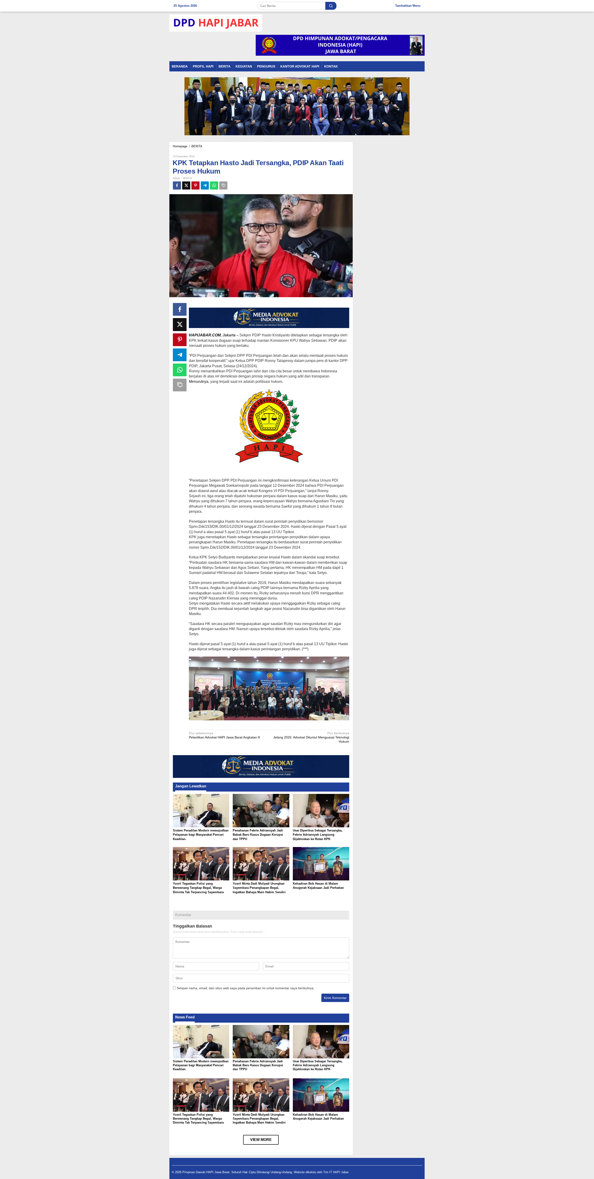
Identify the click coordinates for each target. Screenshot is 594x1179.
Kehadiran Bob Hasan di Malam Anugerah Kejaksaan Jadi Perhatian (318, 1116)
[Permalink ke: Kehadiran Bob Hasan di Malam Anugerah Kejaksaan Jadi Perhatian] (321, 863)
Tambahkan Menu (407, 5)
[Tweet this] (186, 185)
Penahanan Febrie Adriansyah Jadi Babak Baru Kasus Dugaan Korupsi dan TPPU (258, 835)
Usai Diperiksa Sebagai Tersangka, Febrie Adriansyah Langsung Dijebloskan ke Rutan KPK (317, 835)
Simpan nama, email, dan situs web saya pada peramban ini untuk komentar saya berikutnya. (245, 988)
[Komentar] (223, 185)
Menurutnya (198, 381)
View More (261, 1140)
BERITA (187, 178)
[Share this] (177, 185)
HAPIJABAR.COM (205, 335)
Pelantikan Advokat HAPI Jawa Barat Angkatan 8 (224, 735)
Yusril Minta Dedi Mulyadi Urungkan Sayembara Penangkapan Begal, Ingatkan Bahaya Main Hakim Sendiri (259, 888)
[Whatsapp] (214, 185)
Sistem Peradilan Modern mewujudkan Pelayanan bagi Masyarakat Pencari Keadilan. (201, 835)
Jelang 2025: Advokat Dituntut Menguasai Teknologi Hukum (311, 737)
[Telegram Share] (205, 185)
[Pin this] (195, 185)
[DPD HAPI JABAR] (215, 23)
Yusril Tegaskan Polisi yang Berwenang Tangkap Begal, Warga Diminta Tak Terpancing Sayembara (198, 888)
